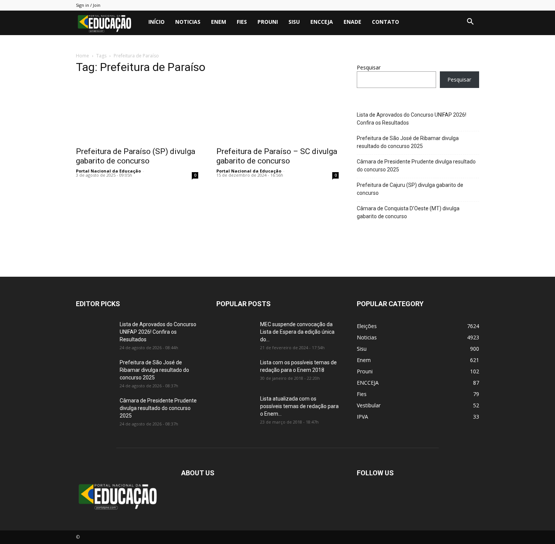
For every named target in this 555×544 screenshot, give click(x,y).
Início (156, 21)
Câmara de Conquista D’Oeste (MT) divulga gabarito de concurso (408, 212)
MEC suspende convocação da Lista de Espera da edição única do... (297, 331)
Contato (385, 21)
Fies (242, 21)
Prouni (267, 21)
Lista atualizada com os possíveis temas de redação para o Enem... (299, 406)
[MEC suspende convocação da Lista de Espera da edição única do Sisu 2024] (233, 333)
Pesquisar (369, 67)
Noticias (187, 21)
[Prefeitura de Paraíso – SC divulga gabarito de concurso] (277, 112)
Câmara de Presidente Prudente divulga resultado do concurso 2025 (416, 166)
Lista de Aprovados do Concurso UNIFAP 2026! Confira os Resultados (411, 119)
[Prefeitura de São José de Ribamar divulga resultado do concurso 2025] (95, 372)
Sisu (294, 21)
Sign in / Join (88, 5)
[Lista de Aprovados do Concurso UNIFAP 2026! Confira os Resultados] (95, 334)
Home (82, 55)
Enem (218, 21)
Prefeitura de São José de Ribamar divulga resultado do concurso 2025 (408, 142)
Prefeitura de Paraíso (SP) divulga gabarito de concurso (135, 156)
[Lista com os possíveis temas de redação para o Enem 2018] (235, 372)
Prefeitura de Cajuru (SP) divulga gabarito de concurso (410, 189)
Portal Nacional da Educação (108, 171)
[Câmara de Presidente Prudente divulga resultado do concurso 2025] (95, 410)
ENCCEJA (321, 21)
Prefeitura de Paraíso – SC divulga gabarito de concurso (276, 156)
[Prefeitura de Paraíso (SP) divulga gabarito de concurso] (137, 112)
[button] (470, 22)
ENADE (352, 21)
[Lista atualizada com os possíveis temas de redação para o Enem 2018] (235, 408)
